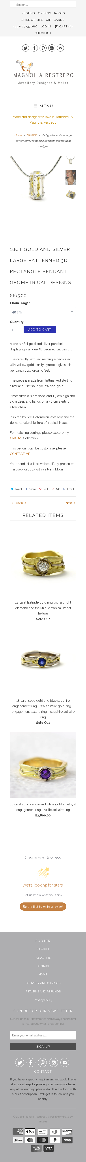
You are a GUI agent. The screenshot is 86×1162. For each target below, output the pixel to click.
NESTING (28, 13)
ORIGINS (44, 13)
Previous (20, 503)
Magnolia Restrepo (34, 1116)
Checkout (43, 33)
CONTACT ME (20, 454)
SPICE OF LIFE (32, 19)
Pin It (46, 489)
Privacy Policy (43, 1000)
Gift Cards (55, 19)
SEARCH (43, 949)
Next (69, 503)
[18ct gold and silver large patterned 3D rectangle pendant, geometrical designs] (36, 182)
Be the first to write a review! (43, 906)
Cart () (65, 26)
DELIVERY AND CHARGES (43, 983)
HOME (43, 974)
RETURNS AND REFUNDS (43, 991)
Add (58, 489)
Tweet (18, 489)
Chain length (20, 303)
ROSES (59, 13)
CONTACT (43, 966)
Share (32, 489)
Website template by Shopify (56, 1119)
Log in (46, 26)
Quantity (17, 322)
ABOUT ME (43, 957)
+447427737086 (25, 26)
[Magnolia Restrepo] (43, 76)
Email (70, 489)
